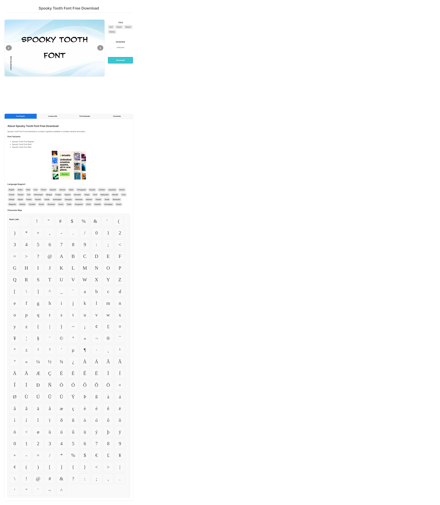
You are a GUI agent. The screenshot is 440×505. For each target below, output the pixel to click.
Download (120, 60)
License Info (52, 116)
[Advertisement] (69, 95)
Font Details (20, 116)
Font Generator (85, 116)
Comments (117, 116)
